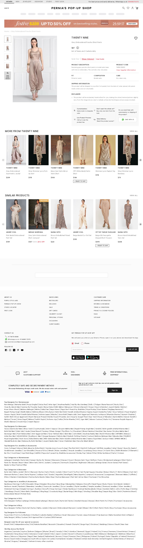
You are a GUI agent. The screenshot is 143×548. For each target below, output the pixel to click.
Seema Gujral (92, 412)
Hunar (120, 448)
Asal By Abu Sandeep (79, 404)
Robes (106, 472)
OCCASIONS (53, 320)
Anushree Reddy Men (91, 434)
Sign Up (115, 390)
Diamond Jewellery (110, 486)
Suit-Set (133, 472)
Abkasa (126, 434)
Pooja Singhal (32, 404)
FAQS (96, 314)
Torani (13, 419)
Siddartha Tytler (105, 412)
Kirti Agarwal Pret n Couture (39, 517)
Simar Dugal (22, 419)
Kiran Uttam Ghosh (11, 409)
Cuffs (23, 484)
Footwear (93, 477)
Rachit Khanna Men (107, 434)
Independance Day (22, 524)
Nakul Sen (45, 409)
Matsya (7, 419)
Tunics (100, 460)
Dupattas (73, 462)
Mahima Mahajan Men (103, 436)
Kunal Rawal (36, 431)
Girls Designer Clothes (12, 501)
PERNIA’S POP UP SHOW (12, 304)
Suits (47, 472)
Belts (112, 489)
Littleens (130, 515)
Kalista (123, 407)
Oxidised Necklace (85, 489)
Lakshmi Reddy (46, 515)
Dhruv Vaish (28, 429)
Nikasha (54, 414)
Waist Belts (25, 491)
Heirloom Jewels (10, 486)
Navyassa (71, 515)
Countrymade (39, 429)
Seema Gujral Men (94, 438)
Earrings (16, 484)
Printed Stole (25, 494)
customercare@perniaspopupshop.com (21, 342)
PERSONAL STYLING (56, 317)
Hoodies (99, 472)
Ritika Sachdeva (104, 453)
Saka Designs (9, 517)
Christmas (94, 524)
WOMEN (9, 1)
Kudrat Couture (87, 436)
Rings (37, 484)
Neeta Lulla (72, 414)
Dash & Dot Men (16, 429)
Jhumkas (37, 489)
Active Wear (83, 477)
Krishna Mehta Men (120, 431)
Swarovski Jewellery (51, 486)
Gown (70, 460)
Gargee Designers (49, 436)
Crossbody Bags (56, 491)
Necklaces (8, 484)
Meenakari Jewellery (34, 486)
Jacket (79, 508)
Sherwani (34, 472)
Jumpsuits (56, 462)
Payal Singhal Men (11, 438)
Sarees (32, 460)
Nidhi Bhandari (122, 450)
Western (13, 477)
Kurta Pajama (30, 474)
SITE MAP (97, 317)
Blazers (126, 472)
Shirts (27, 472)
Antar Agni (52, 404)
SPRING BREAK (120, 438)
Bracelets (30, 484)
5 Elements (133, 450)
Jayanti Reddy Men (50, 441)
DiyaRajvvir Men (35, 436)
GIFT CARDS (53, 310)
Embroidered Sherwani (67, 508)
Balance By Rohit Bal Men (32, 441)
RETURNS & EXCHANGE (101, 304)
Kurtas (41, 472)
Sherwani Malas (122, 474)
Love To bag (62, 448)
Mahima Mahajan (27, 409)
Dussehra (60, 524)
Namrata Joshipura (98, 414)
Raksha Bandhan (40, 524)
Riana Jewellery (61, 450)
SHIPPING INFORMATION (102, 300)
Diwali (6, 524)
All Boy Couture (22, 517)
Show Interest (88, 59)
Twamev (45, 431)
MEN (17, 1)
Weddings (103, 524)
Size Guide (100, 59)
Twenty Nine (80, 37)
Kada (94, 489)
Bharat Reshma (88, 431)
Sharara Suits (54, 501)
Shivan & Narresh (80, 407)
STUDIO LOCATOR (10, 307)
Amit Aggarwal (83, 414)
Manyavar (69, 407)
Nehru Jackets (42, 508)
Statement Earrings (11, 489)
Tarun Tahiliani (118, 412)
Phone (86, 343)
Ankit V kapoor (52, 429)
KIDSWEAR (39, 1)
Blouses (91, 462)
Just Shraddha (28, 450)
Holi (11, 524)
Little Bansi (26, 515)
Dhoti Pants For (101, 501)
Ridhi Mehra (58, 407)
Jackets (48, 462)
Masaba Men (118, 436)
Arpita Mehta (118, 417)
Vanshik (98, 429)
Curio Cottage (9, 448)
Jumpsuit (89, 474)
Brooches (105, 477)
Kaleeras (80, 484)
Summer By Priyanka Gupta (32, 407)
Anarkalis (16, 460)
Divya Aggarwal (21, 417)
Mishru (37, 409)
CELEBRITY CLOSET (55, 314)
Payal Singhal (130, 412)
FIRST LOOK (59, 1)
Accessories (99, 474)
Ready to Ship (9, 465)
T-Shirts (119, 472)
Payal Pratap (91, 409)
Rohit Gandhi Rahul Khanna (27, 414)
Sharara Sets (79, 460)
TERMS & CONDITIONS (101, 307)
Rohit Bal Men (9, 431)
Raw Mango (9, 404)
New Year (124, 524)
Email (77, 343)
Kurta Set (63, 501)
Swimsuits (65, 462)
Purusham (77, 431)
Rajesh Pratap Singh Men (84, 429)
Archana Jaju (52, 419)
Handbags (10, 491)
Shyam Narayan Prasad (37, 417)
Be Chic (7, 453)
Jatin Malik (77, 434)
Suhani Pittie (91, 453)
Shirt (91, 508)
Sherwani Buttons (11, 474)
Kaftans (94, 460)
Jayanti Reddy (113, 407)
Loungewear (109, 474)
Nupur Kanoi (54, 409)
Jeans (21, 474)
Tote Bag (87, 491)
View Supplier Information (126, 70)
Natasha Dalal (20, 404)
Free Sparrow (102, 515)
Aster (114, 448)
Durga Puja (85, 524)
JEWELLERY (27, 1)
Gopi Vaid (92, 417)
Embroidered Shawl (11, 494)
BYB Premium (57, 517)
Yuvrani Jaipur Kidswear (86, 515)
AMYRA (37, 453)
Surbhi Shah (8, 417)
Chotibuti (35, 515)
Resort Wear (23, 462)
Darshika (99, 431)
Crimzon (121, 453)
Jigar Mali (84, 419)
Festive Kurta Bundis (37, 477)
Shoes (99, 489)
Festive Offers (21, 465)
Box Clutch (118, 491)
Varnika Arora (51, 448)
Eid (32, 524)
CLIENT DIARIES (54, 324)
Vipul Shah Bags (27, 453)
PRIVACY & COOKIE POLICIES (104, 310)
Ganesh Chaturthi (72, 524)
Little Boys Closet (60, 515)
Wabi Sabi (20, 431)
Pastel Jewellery (81, 486)
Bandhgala (68, 474)
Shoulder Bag (97, 491)
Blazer (85, 508)
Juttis (117, 489)
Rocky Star (118, 404)
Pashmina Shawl (129, 491)
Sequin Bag (107, 491)
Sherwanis (56, 460)
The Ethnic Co (67, 431)
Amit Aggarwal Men (39, 434)
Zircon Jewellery (67, 486)
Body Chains (107, 484)
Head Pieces (96, 484)
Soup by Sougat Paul (79, 417)
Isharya (19, 448)
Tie (99, 477)
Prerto (113, 453)
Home (6, 31)
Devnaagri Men (10, 434)
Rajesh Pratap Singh (12, 412)
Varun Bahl (63, 414)
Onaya (91, 407)
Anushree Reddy (64, 404)
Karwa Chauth (114, 524)
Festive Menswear (62, 477)
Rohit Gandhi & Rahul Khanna (75, 412)
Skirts (41, 462)
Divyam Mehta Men (66, 429)
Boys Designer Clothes (12, 508)
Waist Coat (67, 472)
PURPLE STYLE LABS (11, 300)
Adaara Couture (96, 419)
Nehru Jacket (18, 472)
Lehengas (7, 460)
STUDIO (49, 1)
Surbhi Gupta (40, 419)
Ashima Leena (44, 414)
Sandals (106, 489)
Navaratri (52, 524)
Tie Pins (76, 472)
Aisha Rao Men (10, 436)
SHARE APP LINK (132, 349)
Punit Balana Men (23, 434)
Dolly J (91, 404)
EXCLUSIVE (52, 304)
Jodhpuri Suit (42, 474)
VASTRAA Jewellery (104, 448)
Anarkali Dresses (81, 501)
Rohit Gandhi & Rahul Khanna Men (73, 438)
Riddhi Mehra (26, 412)
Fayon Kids (8, 515)
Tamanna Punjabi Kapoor (122, 419)
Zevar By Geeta (130, 448)
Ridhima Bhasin (38, 412)
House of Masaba (104, 417)
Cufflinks (132, 474)
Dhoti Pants (126, 460)
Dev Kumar (108, 431)
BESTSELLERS (53, 300)
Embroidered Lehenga (38, 501)
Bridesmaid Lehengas (112, 460)
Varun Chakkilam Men (67, 441)
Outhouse (91, 448)
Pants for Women (10, 462)
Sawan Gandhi (130, 417)
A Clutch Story (109, 450)
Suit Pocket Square (88, 472)
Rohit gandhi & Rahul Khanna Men (115, 429)
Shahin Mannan (10, 422)
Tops (87, 460)
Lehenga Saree (101, 462)
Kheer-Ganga (55, 431)
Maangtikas (70, 484)
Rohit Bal (58, 412)
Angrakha (59, 474)
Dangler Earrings (26, 489)
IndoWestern (23, 477)
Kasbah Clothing (74, 436)
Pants (52, 472)
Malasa (31, 419)
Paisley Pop (81, 453)
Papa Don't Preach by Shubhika (73, 409)
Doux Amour (98, 450)
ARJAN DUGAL (22, 436)
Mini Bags (78, 491)
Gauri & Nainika (101, 407)
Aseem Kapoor (34, 422)
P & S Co (17, 515)
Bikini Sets (34, 462)
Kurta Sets (25, 460)
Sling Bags (44, 491)
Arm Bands (118, 484)
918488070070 (133, 2)
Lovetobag (88, 450)
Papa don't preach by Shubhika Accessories (58, 453)
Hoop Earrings (55, 489)
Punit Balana (102, 409)
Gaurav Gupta (10, 414)
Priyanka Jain (64, 417)
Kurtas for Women (44, 460)
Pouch (17, 491)
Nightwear (83, 462)
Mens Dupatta (79, 474)
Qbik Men (68, 434)
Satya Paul (43, 404)
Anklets (126, 484)
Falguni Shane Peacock (104, 404)
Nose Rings (61, 484)
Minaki (51, 450)
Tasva (6, 429)
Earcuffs (87, 484)
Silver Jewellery (125, 486)
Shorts (112, 472)
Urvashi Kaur (22, 422)
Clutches (134, 489)
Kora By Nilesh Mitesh (85, 441)
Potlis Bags (125, 489)
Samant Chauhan (128, 414)
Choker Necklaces (69, 489)
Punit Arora (24, 438)
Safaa (60, 419)
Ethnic (6, 477)
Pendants (21, 486)
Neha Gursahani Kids (117, 515)
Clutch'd (83, 448)
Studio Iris (107, 419)
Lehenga (25, 501)
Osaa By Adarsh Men (12, 407)
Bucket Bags (68, 491)
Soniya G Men (108, 438)
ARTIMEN (119, 434)
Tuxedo (51, 474)
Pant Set (74, 477)
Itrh (77, 419)
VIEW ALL (134, 131)
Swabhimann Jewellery (13, 450)
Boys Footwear (116, 508)
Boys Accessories (129, 508)
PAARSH (127, 436)
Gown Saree (112, 462)
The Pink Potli (74, 448)
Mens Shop (50, 477)
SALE (51, 307)
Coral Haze (16, 453)
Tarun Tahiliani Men (55, 434)
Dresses (64, 460)
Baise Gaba (48, 407)
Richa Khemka (69, 419)
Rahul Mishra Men (36, 438)
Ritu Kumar (50, 412)
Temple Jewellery (94, 486)
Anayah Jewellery (75, 450)
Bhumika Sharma (113, 414)
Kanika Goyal (53, 417)
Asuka (28, 431)
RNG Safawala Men (51, 438)
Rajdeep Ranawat (115, 409)
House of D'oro (41, 450)
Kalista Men (62, 436)
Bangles (43, 484)
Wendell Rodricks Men (12, 441)
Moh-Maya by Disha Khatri (34, 448)
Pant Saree (123, 462)
